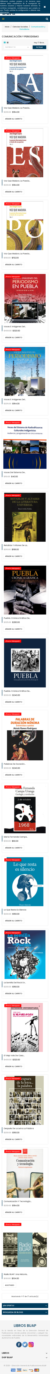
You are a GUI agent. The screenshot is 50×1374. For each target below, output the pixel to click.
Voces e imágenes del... (15, 326)
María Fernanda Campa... (16, 836)
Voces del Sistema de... (15, 472)
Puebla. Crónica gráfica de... (17, 618)
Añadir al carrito (13, 119)
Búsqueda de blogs (13, 1312)
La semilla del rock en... (15, 982)
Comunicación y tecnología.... (18, 1201)
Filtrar (39, 47)
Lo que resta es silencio (15, 909)
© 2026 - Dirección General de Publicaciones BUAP (25, 1365)
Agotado (9, 1285)
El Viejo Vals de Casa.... (14, 1055)
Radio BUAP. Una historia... (16, 1274)
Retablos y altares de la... (16, 545)
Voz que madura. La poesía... (17, 108)
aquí (11, 12)
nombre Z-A (17, 47)
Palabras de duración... (15, 764)
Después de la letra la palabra (19, 1128)
